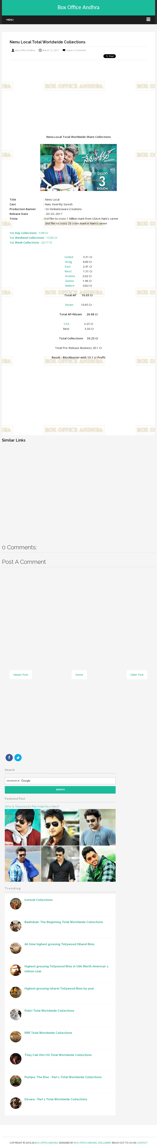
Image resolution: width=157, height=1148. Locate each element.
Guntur (69, 281)
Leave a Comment (76, 50)
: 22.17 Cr (31, 242)
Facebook (9, 757)
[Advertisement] (78, 93)
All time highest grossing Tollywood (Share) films (59, 944)
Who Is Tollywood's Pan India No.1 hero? (32, 806)
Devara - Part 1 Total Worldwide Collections (56, 1099)
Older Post (137, 674)
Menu (10, 19)
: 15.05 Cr (33, 237)
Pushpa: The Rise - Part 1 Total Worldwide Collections (63, 1077)
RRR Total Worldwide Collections (48, 1033)
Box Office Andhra (78, 8)
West (68, 271)
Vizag (68, 262)
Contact (142, 1142)
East (68, 266)
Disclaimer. (105, 1142)
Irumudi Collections (39, 900)
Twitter (18, 757)
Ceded (69, 257)
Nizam (69, 305)
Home (79, 674)
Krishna (70, 276)
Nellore (69, 285)
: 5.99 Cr (29, 233)
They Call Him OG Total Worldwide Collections (58, 1055)
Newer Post (20, 674)
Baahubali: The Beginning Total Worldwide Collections (64, 922)
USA (67, 323)
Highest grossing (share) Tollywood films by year (59, 988)
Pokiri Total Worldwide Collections (49, 1010)
